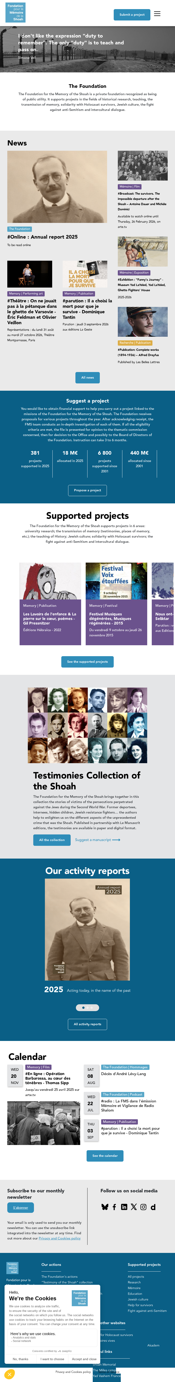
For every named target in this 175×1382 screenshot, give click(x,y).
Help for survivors (140, 1305)
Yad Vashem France (107, 1376)
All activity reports (87, 1024)
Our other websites (109, 1323)
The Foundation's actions (59, 1276)
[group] (87, 946)
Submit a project (132, 14)
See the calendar (105, 1155)
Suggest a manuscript (97, 840)
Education (135, 1293)
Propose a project (87, 490)
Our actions (51, 1265)
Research (134, 1282)
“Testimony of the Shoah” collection (67, 1282)
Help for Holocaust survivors (113, 1335)
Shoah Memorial (104, 1364)
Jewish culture (138, 1299)
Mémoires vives (104, 1340)
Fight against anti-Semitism (147, 1310)
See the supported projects (87, 661)
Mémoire (134, 1288)
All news (87, 377)
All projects (136, 1276)
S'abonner (20, 1207)
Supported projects (144, 1265)
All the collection (52, 840)
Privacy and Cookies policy (60, 1238)
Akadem (153, 1345)
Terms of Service (108, 1372)
